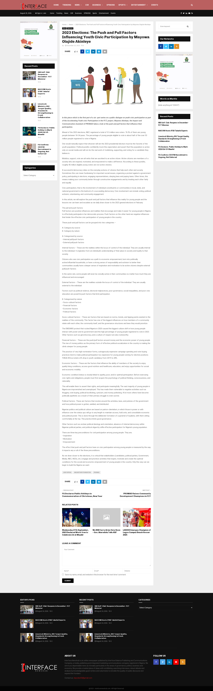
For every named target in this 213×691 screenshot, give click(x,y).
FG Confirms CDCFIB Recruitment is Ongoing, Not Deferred (44, 149)
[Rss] (182, 662)
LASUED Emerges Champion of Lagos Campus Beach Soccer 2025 (137, 532)
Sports (121, 5)
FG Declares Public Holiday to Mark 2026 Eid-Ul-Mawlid (46, 131)
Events (154, 5)
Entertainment (138, 5)
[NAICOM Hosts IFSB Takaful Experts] (29, 92)
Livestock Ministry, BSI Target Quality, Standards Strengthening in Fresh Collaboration (45, 110)
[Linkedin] (169, 662)
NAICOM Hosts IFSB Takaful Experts (44, 91)
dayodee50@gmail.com (83, 678)
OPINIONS (110, 5)
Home (56, 5)
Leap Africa (67, 472)
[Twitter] (162, 662)
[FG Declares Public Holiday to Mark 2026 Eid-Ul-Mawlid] (29, 131)
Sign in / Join (41, 13)
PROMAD (96, 472)
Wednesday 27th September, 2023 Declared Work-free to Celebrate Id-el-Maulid (75, 532)
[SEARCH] (187, 26)
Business (96, 5)
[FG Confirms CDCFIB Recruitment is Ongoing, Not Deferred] (29, 148)
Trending (66, 5)
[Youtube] (176, 662)
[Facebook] (156, 662)
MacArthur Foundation (82, 472)
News (77, 5)
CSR (87, 5)
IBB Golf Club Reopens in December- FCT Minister (45, 75)
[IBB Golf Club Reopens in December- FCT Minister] (29, 75)
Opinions (70, 28)
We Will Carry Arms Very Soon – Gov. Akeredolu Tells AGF (106, 531)
